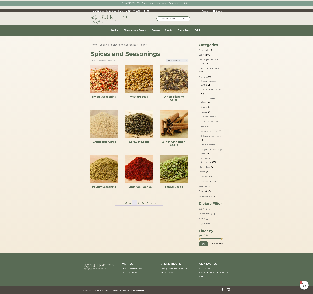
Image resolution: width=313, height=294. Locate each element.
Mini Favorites (205, 177)
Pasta (203, 126)
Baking (202, 55)
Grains (204, 107)
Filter (203, 244)
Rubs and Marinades (211, 136)
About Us (203, 276)
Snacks (202, 191)
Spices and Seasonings (124, 44)
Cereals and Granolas (211, 89)
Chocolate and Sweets (210, 68)
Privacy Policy (138, 290)
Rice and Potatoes (209, 131)
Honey (204, 112)
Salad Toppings (208, 145)
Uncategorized (206, 196)
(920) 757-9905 (205, 269)
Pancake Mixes (208, 121)
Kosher (203, 218)
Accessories (204, 50)
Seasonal (203, 186)
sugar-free (205, 223)
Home (94, 44)
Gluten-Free (205, 167)
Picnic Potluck (206, 181)
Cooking (104, 44)
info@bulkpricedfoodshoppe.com (213, 272)
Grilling (202, 172)
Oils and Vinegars (209, 117)
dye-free (205, 209)
